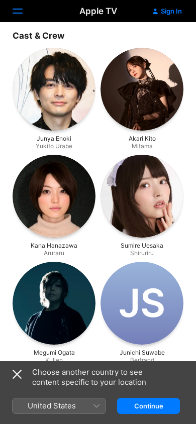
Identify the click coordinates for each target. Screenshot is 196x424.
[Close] (17, 374)
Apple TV (98, 11)
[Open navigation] (24, 11)
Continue (148, 406)
